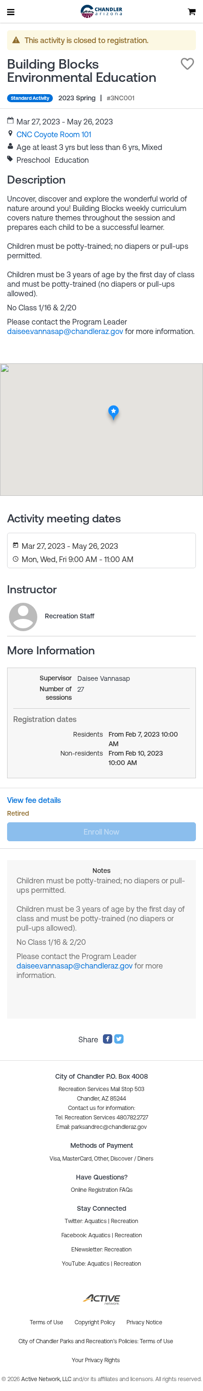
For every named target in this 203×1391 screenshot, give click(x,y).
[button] (187, 63)
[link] (54, 134)
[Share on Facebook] (107, 1041)
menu (11, 11)
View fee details (34, 800)
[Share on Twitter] (119, 1041)
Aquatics (96, 1221)
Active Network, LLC (47, 1379)
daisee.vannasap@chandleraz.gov (65, 331)
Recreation (124, 1221)
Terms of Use (156, 1341)
